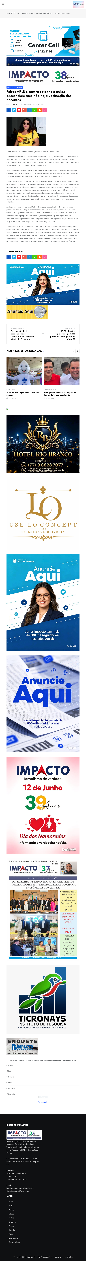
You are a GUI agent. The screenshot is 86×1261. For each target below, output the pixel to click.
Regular (11, 1077)
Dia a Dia (12, 1230)
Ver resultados (43, 1102)
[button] (74, 351)
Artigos (11, 1214)
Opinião (11, 1210)
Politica (52, 389)
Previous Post (18, 328)
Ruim (10, 1083)
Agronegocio (13, 1238)
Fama (11, 1234)
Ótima (10, 1065)
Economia (12, 1222)
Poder (9, 389)
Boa (9, 1071)
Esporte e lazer (14, 1242)
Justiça (11, 1218)
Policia (11, 1226)
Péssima (11, 1088)
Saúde (14, 389)
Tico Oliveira (15, 104)
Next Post (69, 328)
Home (11, 1202)
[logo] (24, 1135)
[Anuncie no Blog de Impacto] (43, 999)
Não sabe (11, 1094)
